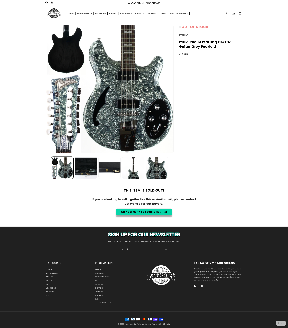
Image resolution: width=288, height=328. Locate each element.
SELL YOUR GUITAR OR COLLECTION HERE (144, 211)
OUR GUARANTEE (102, 277)
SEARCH (49, 269)
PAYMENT (99, 284)
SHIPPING (99, 288)
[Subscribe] (166, 249)
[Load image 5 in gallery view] (157, 168)
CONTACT (99, 273)
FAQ (97, 280)
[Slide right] (171, 167)
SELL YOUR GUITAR (103, 302)
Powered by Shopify (161, 324)
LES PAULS (50, 291)
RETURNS (99, 295)
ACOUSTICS (51, 288)
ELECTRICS (50, 280)
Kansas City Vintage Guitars (138, 324)
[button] (139, 13)
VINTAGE (49, 277)
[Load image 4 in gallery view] (133, 168)
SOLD (48, 295)
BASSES (49, 284)
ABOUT (98, 269)
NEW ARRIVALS (52, 273)
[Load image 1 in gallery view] (62, 168)
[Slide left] (48, 167)
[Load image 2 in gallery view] (86, 168)
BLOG (97, 299)
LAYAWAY (99, 291)
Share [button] (185, 54)
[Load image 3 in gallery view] (109, 168)
